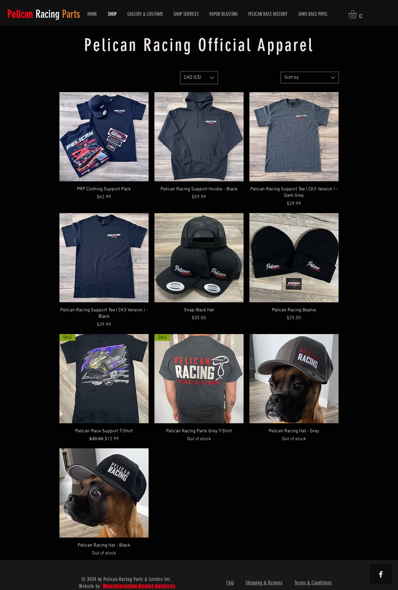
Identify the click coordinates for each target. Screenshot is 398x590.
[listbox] (199, 77)
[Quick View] (104, 136)
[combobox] (310, 77)
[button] (357, 14)
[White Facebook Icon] (380, 574)
